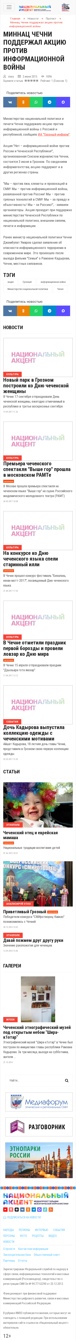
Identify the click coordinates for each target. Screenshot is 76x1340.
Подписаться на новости (23, 1217)
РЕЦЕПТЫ (38, 1235)
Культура (12, 374)
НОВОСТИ (8, 1241)
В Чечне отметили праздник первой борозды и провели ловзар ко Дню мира (34, 648)
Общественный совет (47, 1254)
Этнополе (13, 824)
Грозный (27, 282)
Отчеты (22, 1260)
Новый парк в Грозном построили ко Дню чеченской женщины (36, 385)
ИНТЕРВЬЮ (41, 1230)
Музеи (10, 1019)
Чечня (60, 289)
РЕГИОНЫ (24, 1230)
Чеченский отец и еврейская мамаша (30, 835)
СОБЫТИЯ (59, 1230)
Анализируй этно (18, 903)
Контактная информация (33, 1248)
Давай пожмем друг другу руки (33, 940)
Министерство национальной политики (27, 289)
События (12, 721)
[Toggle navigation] (9, 7)
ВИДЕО (53, 1235)
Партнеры (9, 1260)
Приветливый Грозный (24, 911)
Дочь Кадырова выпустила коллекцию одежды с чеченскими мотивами (33, 732)
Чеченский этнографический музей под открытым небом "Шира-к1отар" (37, 1032)
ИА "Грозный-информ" (54, 134)
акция (10, 282)
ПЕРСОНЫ (9, 1235)
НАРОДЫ (8, 1230)
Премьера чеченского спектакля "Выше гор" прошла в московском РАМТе (37, 469)
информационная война (53, 282)
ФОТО (23, 1235)
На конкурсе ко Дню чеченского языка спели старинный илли (30, 558)
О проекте (9, 1248)
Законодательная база (17, 1254)
